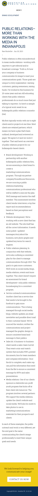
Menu (19, 10)
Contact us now (19, 479)
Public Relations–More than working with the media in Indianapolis (18, 38)
